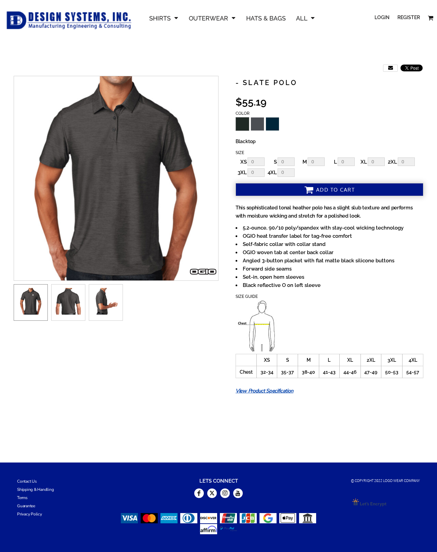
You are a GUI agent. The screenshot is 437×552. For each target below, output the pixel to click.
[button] (164, 18)
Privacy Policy (29, 514)
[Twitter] (212, 493)
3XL (242, 172)
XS (243, 162)
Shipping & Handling (35, 489)
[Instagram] (225, 493)
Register (408, 17)
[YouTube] (238, 493)
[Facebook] (199, 493)
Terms (22, 497)
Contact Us (27, 481)
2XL (392, 162)
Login (382, 17)
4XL (272, 172)
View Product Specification (264, 390)
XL (364, 162)
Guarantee (26, 506)
